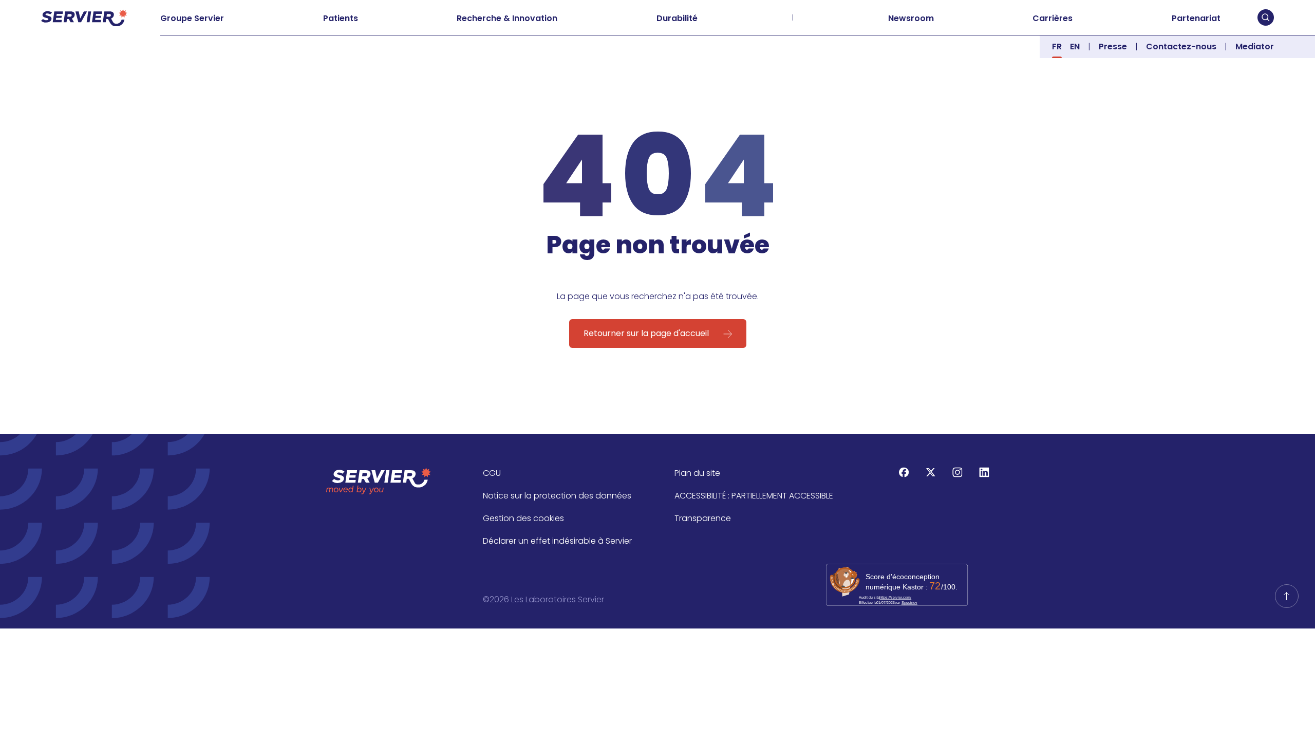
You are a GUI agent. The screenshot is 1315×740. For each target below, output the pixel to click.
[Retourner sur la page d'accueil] (1287, 596)
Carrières (1052, 18)
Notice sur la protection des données (557, 496)
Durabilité (677, 18)
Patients (340, 18)
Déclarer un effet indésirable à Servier (557, 541)
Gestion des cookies (523, 518)
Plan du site (697, 473)
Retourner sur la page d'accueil (646, 333)
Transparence (702, 518)
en (1075, 46)
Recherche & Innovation (507, 18)
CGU (492, 473)
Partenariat (1196, 18)
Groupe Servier (192, 18)
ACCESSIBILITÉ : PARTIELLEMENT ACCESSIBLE (753, 496)
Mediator (1254, 46)
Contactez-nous (1181, 46)
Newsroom (911, 18)
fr (1057, 46)
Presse (1113, 46)
